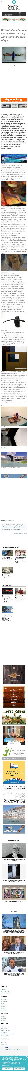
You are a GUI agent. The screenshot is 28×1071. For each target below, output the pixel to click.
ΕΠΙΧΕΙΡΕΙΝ (3, 1018)
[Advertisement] (14, 82)
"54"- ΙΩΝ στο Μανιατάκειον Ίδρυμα (14, 901)
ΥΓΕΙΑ (2, 1003)
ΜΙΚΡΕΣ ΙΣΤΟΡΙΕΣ (5, 1035)
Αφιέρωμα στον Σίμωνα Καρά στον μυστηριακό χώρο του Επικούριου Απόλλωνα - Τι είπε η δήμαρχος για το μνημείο (7, 599)
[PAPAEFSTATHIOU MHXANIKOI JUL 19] (14, 815)
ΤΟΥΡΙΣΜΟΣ (3, 1020)
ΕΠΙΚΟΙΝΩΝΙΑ (4, 1044)
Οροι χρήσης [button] (5, 1065)
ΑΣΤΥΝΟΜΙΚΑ (4, 1005)
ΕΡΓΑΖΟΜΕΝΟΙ (4, 999)
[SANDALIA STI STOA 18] (14, 675)
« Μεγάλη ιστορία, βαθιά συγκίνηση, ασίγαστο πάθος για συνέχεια (13, 526)
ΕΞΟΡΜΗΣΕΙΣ (4, 1010)
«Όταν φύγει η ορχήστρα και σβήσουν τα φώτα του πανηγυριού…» (14, 953)
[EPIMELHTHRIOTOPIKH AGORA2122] (14, 476)
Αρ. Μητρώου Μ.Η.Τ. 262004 (15, 1049)
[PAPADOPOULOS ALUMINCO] (14, 106)
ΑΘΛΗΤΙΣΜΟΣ (4, 1032)
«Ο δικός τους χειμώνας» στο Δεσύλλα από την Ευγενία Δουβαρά (14, 881)
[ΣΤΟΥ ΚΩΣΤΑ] (14, 717)
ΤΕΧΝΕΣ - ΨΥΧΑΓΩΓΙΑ (6, 1027)
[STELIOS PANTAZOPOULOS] (14, 795)
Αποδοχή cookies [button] (19, 1068)
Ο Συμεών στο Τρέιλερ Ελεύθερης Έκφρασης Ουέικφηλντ (14, 860)
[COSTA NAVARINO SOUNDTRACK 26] (14, 697)
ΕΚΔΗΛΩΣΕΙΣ (4, 1028)
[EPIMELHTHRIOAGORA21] (14, 830)
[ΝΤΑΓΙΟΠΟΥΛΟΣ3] (14, 100)
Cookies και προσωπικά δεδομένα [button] (11, 1063)
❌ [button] (27, 1057)
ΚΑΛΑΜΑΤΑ (3, 989)
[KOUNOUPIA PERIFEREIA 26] (14, 736)
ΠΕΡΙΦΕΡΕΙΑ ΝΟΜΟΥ (6, 993)
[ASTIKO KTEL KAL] (14, 773)
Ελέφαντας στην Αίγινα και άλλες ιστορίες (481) (6, 576)
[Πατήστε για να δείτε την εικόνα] (14, 54)
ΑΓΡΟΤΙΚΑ (3, 1016)
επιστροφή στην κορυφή (20, 533)
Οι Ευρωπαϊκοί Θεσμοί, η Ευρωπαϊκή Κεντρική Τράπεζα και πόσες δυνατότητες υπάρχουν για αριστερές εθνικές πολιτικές (14, 931)
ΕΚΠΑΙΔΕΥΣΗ (4, 1001)
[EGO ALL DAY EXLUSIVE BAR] (14, 14)
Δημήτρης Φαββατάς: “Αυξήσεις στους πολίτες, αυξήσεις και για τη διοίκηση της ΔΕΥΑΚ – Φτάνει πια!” (14, 974)
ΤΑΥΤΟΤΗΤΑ (3, 1042)
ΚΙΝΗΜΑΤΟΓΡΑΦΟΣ (5, 1030)
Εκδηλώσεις (11, 520)
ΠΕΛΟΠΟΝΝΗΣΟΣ (5, 991)
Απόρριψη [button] (8, 1068)
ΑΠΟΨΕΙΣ (3, 1006)
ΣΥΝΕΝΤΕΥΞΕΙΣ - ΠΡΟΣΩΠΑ (7, 1034)
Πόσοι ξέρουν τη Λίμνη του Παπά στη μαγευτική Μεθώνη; (7, 558)
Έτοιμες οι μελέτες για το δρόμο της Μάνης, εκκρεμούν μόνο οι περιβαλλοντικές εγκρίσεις (20, 598)
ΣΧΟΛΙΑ (2, 1008)
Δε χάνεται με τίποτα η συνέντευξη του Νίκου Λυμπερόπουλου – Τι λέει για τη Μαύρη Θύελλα (20, 560)
